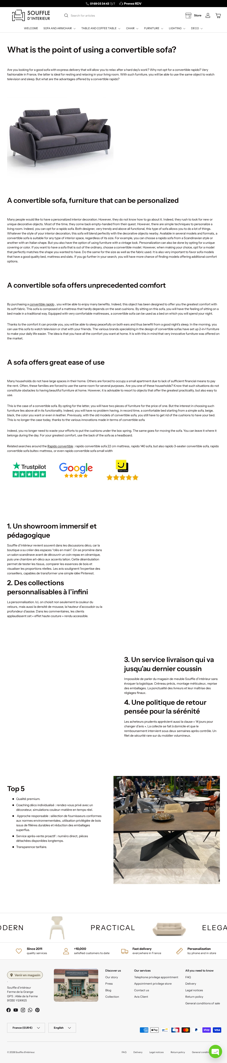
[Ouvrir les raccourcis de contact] (215, 1051)
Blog (108, 990)
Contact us (141, 990)
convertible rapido (41, 304)
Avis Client (141, 996)
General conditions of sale (202, 1003)
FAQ (188, 977)
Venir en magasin (27, 975)
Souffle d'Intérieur (25, 1052)
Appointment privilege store (153, 983)
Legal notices (194, 990)
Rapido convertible (60, 446)
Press (109, 983)
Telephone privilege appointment (156, 977)
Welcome (31, 28)
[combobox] (115, 15)
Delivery (190, 983)
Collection (112, 996)
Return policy (194, 996)
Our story (111, 977)
